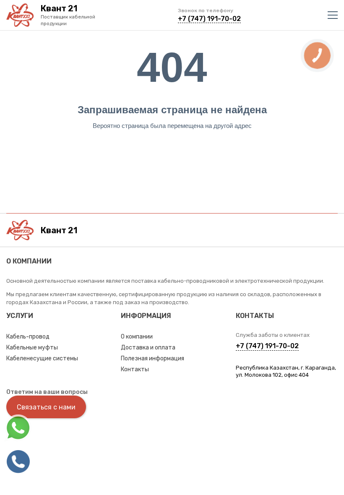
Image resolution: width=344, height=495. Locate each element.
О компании (137, 336)
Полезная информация (152, 358)
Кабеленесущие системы (42, 358)
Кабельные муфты (32, 347)
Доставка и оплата (148, 347)
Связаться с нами (46, 407)
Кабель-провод (28, 336)
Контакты (135, 369)
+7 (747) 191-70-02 (209, 19)
